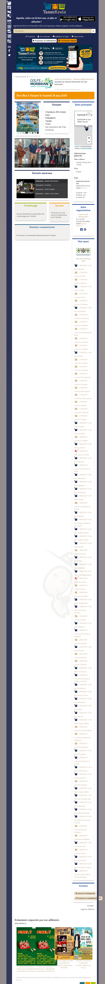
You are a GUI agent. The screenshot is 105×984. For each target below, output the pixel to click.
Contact (34, 977)
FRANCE (79, 226)
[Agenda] (9, 22)
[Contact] (9, 47)
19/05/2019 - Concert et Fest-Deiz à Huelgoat (82, 633)
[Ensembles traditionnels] (9, 15)
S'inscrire (31, 36)
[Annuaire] (9, 27)
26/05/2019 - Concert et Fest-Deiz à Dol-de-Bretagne (82, 874)
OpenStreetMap (87, 148)
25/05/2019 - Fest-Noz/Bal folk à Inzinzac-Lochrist (83, 819)
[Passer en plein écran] (89, 114)
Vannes (34, 95)
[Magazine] (9, 36)
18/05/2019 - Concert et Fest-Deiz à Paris (82, 468)
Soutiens (40, 977)
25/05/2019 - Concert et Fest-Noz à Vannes (82, 760)
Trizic (47, 123)
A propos (19, 977)
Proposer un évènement (45, 40)
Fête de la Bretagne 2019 (83, 260)
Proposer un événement (68, 977)
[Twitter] (9, 56)
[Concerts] (9, 7)
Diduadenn (50, 117)
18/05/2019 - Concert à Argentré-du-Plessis (82, 506)
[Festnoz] (9, 3)
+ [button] (89, 137)
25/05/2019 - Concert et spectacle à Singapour (82, 737)
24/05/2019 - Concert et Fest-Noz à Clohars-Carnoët (82, 678)
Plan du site (27, 977)
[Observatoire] (9, 32)
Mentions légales (53, 977)
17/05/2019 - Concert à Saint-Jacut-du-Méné (83, 332)
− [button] (89, 141)
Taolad (48, 121)
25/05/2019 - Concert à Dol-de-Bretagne (81, 829)
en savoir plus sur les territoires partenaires (67, 89)
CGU (45, 977)
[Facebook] (9, 51)
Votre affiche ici (20, 923)
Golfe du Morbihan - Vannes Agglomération (74, 79)
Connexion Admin (68, 40)
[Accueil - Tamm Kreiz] (54, 8)
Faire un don (78, 36)
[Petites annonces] (9, 41)
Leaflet (77, 146)
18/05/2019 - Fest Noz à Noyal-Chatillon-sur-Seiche (83, 522)
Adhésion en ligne (62, 36)
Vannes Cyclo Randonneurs (83, 215)
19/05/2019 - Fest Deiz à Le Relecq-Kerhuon (83, 609)
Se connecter (45, 36)
